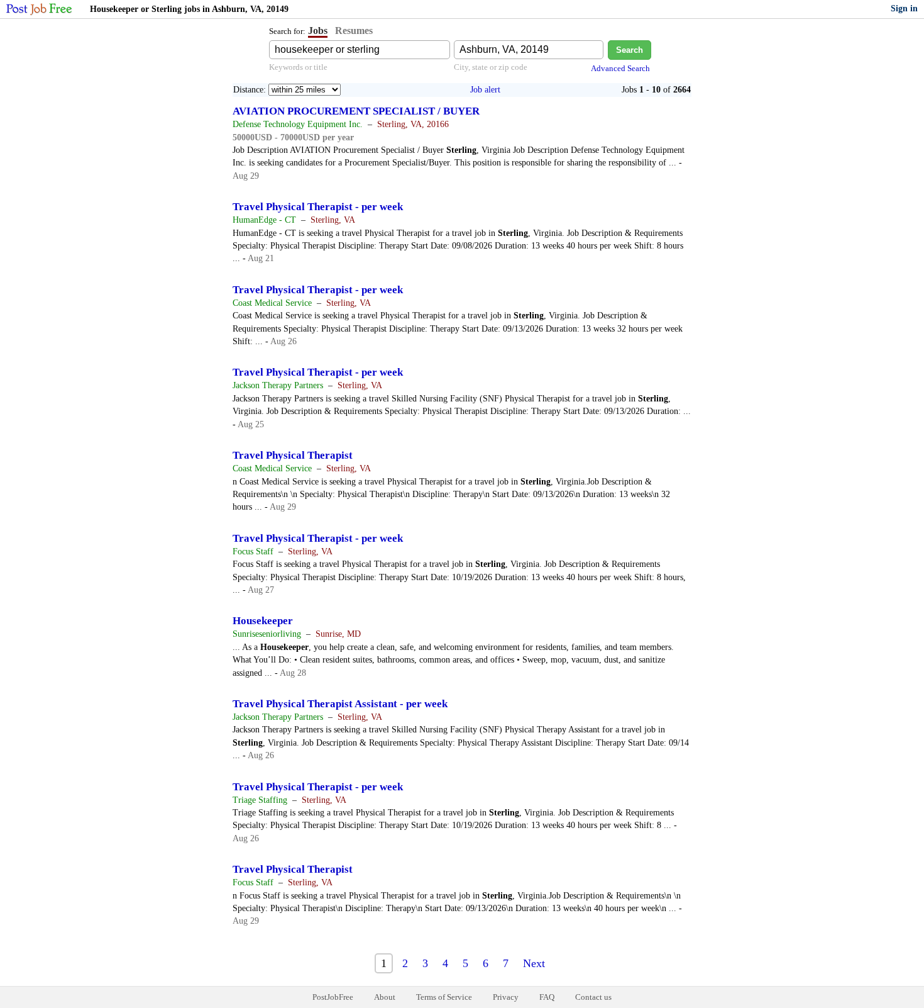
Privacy (506, 997)
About (384, 997)
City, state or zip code (490, 67)
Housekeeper (263, 621)
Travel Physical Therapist (293, 455)
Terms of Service (444, 997)
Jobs (317, 30)
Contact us (593, 997)
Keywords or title (298, 67)
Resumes (354, 30)
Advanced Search (620, 68)
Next (534, 963)
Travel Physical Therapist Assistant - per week (340, 704)
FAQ (546, 997)
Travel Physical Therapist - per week (318, 207)
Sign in (904, 8)
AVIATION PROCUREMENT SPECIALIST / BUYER (356, 111)
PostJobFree (332, 997)
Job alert (485, 89)
